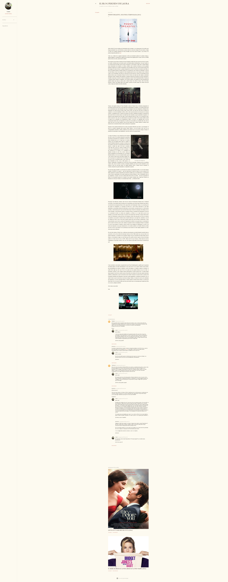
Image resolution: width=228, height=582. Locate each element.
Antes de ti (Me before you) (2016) (120, 530)
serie (127, 349)
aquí (120, 52)
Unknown (114, 365)
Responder (114, 362)
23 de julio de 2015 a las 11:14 (120, 365)
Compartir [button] (97, 12)
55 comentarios (115, 570)
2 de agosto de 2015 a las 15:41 (123, 398)
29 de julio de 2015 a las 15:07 (123, 330)
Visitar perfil (8, 13)
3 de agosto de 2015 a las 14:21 (124, 421)
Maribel (113, 321)
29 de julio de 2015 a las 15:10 (122, 352)
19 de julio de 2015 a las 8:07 (120, 321)
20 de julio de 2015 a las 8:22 (120, 346)
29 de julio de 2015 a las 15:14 (122, 373)
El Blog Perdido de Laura (114, 3)
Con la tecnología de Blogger (123, 578)
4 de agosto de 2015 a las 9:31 (123, 437)
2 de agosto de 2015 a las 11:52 (121, 388)
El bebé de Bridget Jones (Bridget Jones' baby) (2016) (127, 569)
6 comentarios (115, 532)
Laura (116, 330)
